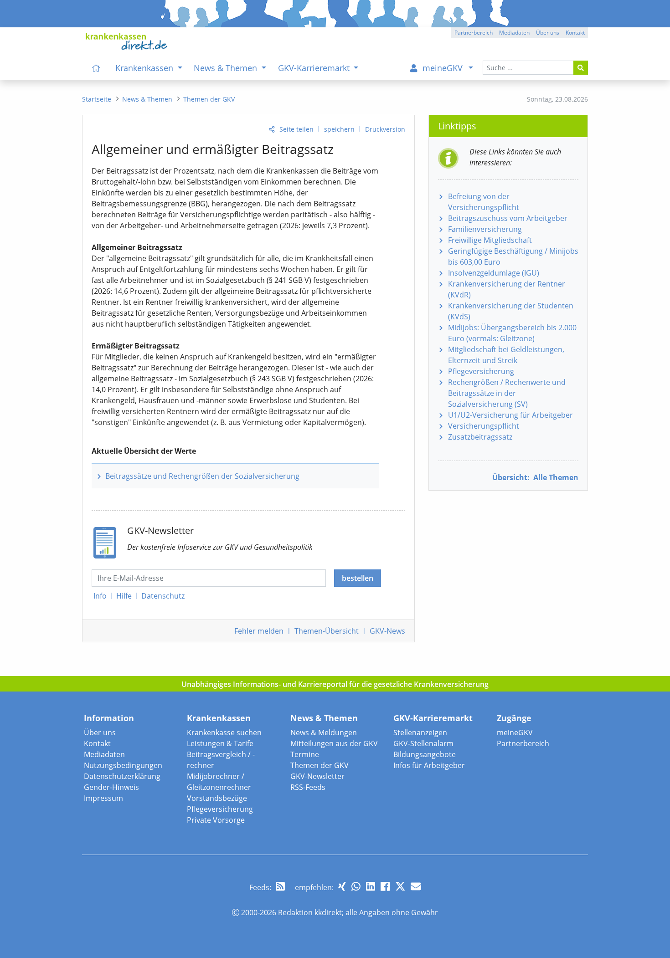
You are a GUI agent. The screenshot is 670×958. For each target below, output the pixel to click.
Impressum (103, 798)
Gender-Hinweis (111, 787)
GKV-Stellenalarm (423, 743)
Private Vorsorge (216, 820)
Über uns (100, 732)
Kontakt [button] (575, 32)
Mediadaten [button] (514, 32)
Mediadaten (104, 754)
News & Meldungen (323, 732)
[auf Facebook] (385, 886)
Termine (304, 754)
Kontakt (97, 743)
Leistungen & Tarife (220, 743)
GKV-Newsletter (317, 776)
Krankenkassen (219, 717)
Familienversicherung (485, 229)
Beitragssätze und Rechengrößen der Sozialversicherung (202, 476)
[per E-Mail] (416, 886)
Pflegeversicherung (481, 371)
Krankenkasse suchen (224, 732)
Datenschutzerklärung (122, 776)
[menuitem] (96, 68)
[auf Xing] (342, 886)
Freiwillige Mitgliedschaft (490, 240)
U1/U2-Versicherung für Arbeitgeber (510, 415)
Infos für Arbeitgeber (429, 765)
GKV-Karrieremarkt (433, 717)
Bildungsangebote (424, 754)
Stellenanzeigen (420, 732)
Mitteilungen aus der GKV (334, 743)
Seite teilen (296, 129)
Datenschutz (163, 596)
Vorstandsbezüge (217, 798)
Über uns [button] (547, 32)
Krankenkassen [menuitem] (145, 67)
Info (100, 596)
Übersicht (326, 631)
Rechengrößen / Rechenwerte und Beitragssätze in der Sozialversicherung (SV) (507, 393)
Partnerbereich (523, 743)
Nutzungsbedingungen (123, 765)
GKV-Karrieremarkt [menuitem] (315, 67)
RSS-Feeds (307, 787)
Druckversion (385, 129)
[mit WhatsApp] (356, 886)
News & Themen (324, 717)
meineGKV (515, 732)
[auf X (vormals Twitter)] (400, 886)
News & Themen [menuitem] (226, 67)
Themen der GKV (319, 765)
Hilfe (124, 596)
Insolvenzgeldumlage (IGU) (493, 273)
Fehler (258, 631)
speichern (339, 129)
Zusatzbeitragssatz (480, 437)
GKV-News (387, 631)
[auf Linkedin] (370, 886)
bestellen (357, 578)
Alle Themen (535, 477)
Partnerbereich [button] (473, 32)
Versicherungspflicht (483, 426)
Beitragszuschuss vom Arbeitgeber (507, 218)
